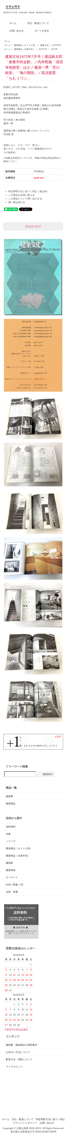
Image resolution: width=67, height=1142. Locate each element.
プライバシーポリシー (25, 1122)
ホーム (12, 23)
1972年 (54, 49)
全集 (8, 833)
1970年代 (56, 45)
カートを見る (42, 30)
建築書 (9, 796)
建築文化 (44, 45)
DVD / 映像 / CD (14, 884)
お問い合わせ (16, 30)
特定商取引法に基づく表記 (50, 1119)
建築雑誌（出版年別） (24, 49)
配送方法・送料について (19, 1059)
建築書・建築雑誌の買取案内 (21, 1044)
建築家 (9, 862)
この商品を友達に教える (21, 195)
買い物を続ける (16, 202)
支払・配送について (38, 23)
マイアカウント (14, 1066)
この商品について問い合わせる (25, 198)
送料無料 (10, 826)
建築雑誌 (10, 803)
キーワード (12, 877)
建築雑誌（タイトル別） (25, 45)
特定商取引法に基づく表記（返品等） (28, 191)
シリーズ (10, 841)
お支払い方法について (18, 1052)
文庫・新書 (12, 891)
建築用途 (10, 870)
